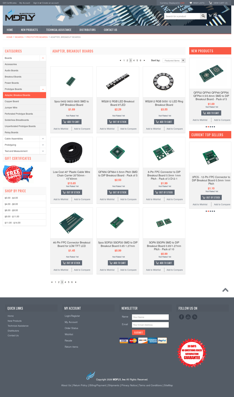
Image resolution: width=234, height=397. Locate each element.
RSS (194, 317)
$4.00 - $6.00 (11, 203)
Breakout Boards (13, 76)
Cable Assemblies (14, 138)
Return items (71, 346)
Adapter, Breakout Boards (17, 95)
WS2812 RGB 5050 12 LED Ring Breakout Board (164, 102)
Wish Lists (198, 2)
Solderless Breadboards (17, 119)
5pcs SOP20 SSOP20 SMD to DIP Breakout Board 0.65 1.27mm (117, 244)
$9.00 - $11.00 (12, 216)
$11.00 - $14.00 (12, 222)
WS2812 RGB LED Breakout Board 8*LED (117, 102)
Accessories (11, 64)
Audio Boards (11, 70)
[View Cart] (210, 16)
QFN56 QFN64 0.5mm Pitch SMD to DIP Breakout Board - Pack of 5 (117, 173)
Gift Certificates (10, 2)
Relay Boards (11, 132)
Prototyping (10, 144)
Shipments (113, 385)
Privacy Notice (129, 385)
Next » (144, 60)
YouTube (188, 317)
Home (9, 36)
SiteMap (168, 385)
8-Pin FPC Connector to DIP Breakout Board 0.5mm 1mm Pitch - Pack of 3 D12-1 (164, 175)
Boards (19, 36)
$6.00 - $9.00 (11, 210)
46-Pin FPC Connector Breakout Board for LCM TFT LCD (71, 244)
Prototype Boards (37, 36)
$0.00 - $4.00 (11, 197)
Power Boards (12, 82)
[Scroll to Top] (226, 291)
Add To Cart (73, 122)
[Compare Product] (215, 16)
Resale (68, 340)
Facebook (181, 317)
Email (125, 324)
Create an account (50, 2)
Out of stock (119, 122)
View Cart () (221, 2)
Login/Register (72, 315)
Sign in (36, 2)
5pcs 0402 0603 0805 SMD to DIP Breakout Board (71, 102)
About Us (66, 385)
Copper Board (12, 101)
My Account (24, 2)
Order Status (71, 328)
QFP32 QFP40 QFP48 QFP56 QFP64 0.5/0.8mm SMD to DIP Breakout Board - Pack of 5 (211, 96)
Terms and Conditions (151, 385)
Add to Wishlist (61, 128)
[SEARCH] (203, 16)
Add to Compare (82, 128)
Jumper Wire (11, 107)
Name (125, 316)
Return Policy (80, 385)
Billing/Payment (97, 385)
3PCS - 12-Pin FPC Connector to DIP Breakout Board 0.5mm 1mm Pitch (211, 180)
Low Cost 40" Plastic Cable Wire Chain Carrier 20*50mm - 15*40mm (71, 175)
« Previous (120, 60)
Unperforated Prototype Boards (20, 126)
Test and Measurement (16, 150)
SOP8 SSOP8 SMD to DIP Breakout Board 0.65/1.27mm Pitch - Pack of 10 (164, 246)
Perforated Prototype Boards (19, 113)
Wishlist (69, 334)
